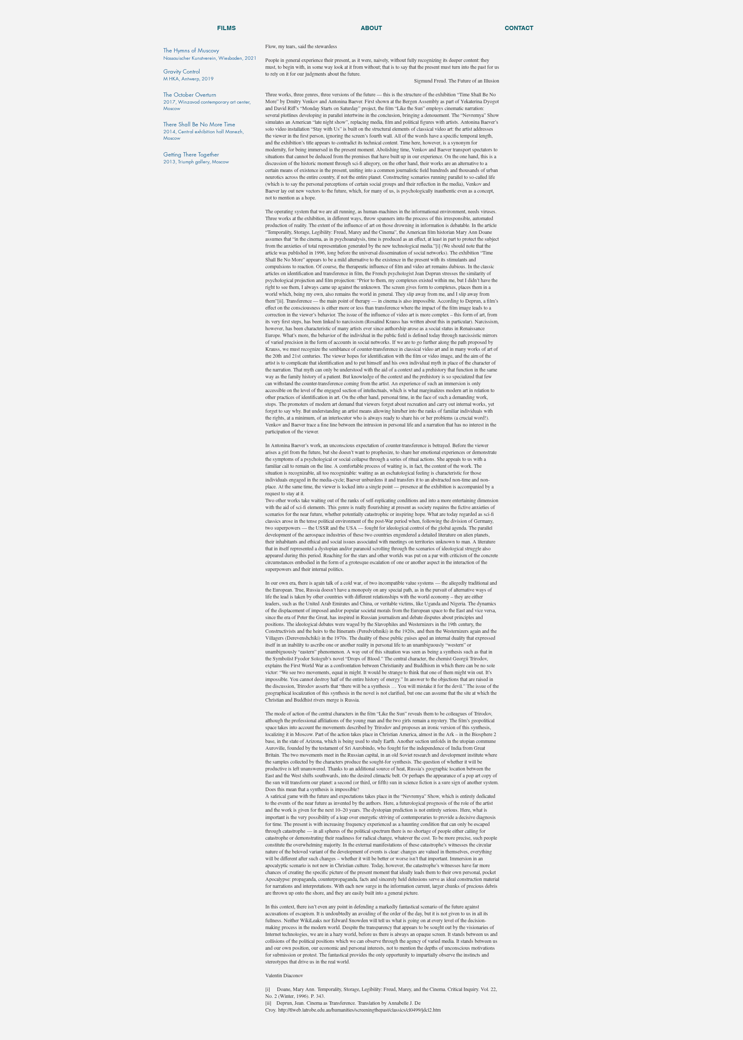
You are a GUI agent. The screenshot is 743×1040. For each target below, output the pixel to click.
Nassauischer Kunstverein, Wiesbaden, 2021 (210, 58)
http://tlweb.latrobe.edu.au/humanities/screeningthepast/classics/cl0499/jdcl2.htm (359, 1009)
